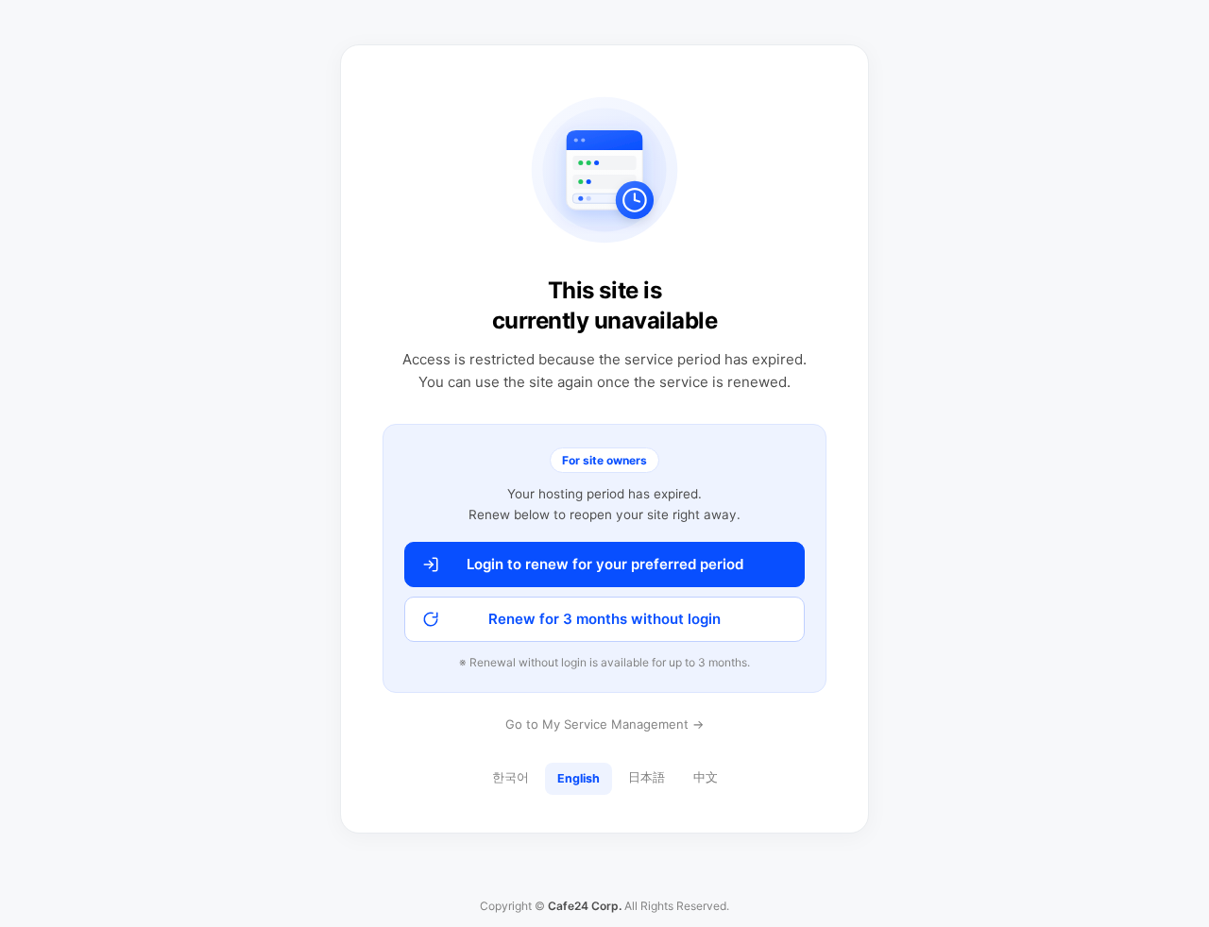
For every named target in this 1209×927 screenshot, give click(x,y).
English (578, 778)
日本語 (646, 777)
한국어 (510, 777)
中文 (705, 777)
